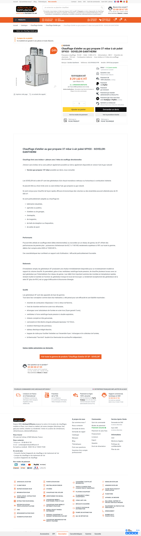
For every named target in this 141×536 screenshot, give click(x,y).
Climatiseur (21, 485)
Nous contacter (77, 425)
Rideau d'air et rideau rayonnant (54, 510)
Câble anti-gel (81, 500)
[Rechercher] (102, 7)
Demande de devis (78, 429)
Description (62, 534)
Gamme (88, 534)
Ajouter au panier (78, 109)
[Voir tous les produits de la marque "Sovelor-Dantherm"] (66, 45)
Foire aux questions (79, 447)
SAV (84, 1)
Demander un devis (111, 109)
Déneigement (109, 511)
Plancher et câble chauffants (82, 496)
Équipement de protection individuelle (114, 506)
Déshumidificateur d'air (25, 513)
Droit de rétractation (99, 446)
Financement (96, 434)
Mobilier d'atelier (111, 481)
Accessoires (44, 533)
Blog (35, 1)
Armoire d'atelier (111, 485)
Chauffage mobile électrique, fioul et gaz (55, 500)
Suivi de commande (93, 1)
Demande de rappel (78, 432)
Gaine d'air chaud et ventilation (112, 489)
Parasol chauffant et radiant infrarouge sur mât (56, 515)
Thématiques (42, 1)
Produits (21, 20)
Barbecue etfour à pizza (109, 515)
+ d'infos (113, 80)
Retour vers (26, 31)
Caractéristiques (76, 534)
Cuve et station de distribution (82, 508)
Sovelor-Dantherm (73, 62)
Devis (79, 1)
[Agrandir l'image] (55, 86)
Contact (73, 1)
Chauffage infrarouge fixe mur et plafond (56, 520)
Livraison (95, 437)
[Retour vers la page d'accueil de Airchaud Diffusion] (26, 9)
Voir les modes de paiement (78, 114)
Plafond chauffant (83, 491)
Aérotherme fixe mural (54, 496)
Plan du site (115, 449)
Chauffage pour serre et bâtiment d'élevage (55, 505)
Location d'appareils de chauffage (25, 458)
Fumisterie (109, 494)
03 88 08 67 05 (120, 9)
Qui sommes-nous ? (25, 1)
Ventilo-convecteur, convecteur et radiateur (85, 487)
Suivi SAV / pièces (107, 1)
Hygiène (49, 489)
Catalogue (75, 435)
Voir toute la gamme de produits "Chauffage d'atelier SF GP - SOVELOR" (70, 357)
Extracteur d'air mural (25, 501)
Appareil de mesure (112, 497)
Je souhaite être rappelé (38, 94)
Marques (75, 438)
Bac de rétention (82, 516)
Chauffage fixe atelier (54, 492)
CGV (112, 438)
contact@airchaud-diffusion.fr (28, 445)
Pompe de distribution (84, 512)
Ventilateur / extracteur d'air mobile (26, 496)
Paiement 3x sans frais (99, 431)
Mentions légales (117, 441)
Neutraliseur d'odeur (54, 485)
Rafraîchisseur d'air (24, 489)
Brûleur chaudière (82, 504)
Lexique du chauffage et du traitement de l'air (29, 455)
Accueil (15, 1)
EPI (53, 534)
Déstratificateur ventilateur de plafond (25, 505)
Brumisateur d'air (23, 492)
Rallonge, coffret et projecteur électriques (114, 501)
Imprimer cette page (22, 94)
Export (94, 440)
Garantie (98, 534)
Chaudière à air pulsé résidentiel (84, 482)
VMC (18, 509)
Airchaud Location (24, 481)
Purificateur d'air (52, 481)
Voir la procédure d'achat (111, 114)
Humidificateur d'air (24, 517)
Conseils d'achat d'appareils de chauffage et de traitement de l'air (36, 453)
